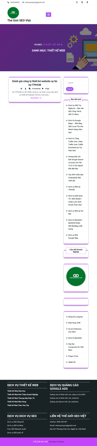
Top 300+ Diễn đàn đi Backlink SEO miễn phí (75, 178)
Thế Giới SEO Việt (19, 20)
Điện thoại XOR (74, 323)
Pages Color (73, 356)
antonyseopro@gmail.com (35, 2)
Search (69, 89)
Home (38, 44)
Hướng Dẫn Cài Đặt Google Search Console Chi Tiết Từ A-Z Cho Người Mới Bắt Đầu (75, 163)
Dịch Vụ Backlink (75, 338)
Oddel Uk (71, 362)
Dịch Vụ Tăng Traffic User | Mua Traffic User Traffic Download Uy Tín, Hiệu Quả (75, 144)
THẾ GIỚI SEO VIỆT (48, 442)
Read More (35, 98)
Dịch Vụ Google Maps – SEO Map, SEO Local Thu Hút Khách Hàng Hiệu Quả (75, 126)
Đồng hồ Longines (75, 317)
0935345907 (15, 2)
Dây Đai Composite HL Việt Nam (76, 347)
